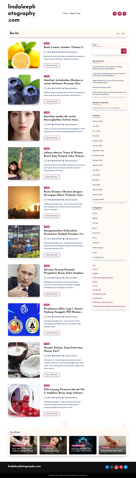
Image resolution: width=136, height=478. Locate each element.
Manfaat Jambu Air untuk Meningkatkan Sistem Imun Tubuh (61, 120)
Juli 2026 (96, 126)
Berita (47, 43)
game (95, 228)
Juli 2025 (96, 170)
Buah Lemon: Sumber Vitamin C (63, 47)
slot (94, 265)
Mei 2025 (96, 180)
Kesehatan (96, 233)
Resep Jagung (98, 247)
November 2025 (98, 155)
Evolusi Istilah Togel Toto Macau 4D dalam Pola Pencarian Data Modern (109, 93)
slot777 (95, 269)
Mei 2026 (96, 136)
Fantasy (95, 223)
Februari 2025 (98, 190)
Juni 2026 (96, 131)
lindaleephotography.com (22, 13)
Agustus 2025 (98, 165)
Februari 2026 (98, 141)
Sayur (95, 252)
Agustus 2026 (98, 121)
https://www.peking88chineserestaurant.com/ (109, 306)
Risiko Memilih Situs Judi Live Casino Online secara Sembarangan (108, 81)
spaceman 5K (97, 298)
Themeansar (83, 475)
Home (65, 13)
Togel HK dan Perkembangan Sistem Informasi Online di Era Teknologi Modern (109, 75)
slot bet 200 (97, 290)
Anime (95, 213)
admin (49, 52)
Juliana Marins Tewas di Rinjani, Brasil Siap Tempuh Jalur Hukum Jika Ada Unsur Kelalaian (64, 156)
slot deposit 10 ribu (99, 294)
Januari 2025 (97, 194)
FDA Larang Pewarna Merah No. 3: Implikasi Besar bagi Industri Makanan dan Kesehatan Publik (64, 393)
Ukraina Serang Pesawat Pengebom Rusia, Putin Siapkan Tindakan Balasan (63, 273)
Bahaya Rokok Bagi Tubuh (102, 87)
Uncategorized (98, 257)
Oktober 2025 (97, 160)
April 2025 (96, 185)
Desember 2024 (98, 199)
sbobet (95, 282)
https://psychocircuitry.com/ (103, 302)
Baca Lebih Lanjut (52, 65)
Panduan (96, 243)
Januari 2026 (97, 146)
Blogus (73, 475)
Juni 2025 (96, 175)
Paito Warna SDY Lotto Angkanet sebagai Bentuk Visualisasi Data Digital (107, 68)
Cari (95, 45)
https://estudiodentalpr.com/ (103, 277)
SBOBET (95, 273)
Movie (95, 238)
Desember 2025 (98, 150)
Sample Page (75, 13)
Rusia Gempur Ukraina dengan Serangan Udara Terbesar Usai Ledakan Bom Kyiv (63, 195)
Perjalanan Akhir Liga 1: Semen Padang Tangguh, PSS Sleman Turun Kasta (63, 312)
